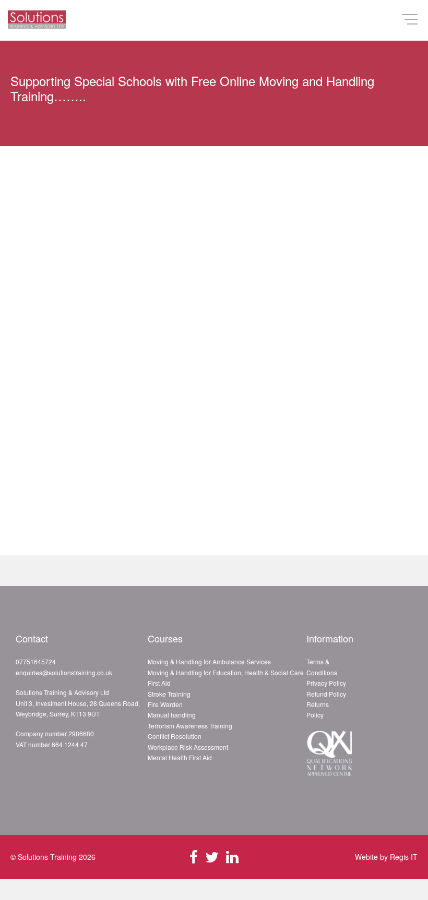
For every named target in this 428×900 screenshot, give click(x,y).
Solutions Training (47, 857)
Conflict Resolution (174, 736)
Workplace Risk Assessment (188, 747)
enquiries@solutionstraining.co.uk (64, 672)
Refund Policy (326, 693)
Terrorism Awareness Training (190, 725)
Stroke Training (169, 693)
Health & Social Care (274, 672)
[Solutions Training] (37, 20)
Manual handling (172, 714)
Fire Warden (165, 704)
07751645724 (36, 661)
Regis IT (404, 857)
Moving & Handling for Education (194, 672)
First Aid (159, 682)
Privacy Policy (326, 682)
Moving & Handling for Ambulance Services (209, 661)
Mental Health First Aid (180, 757)
